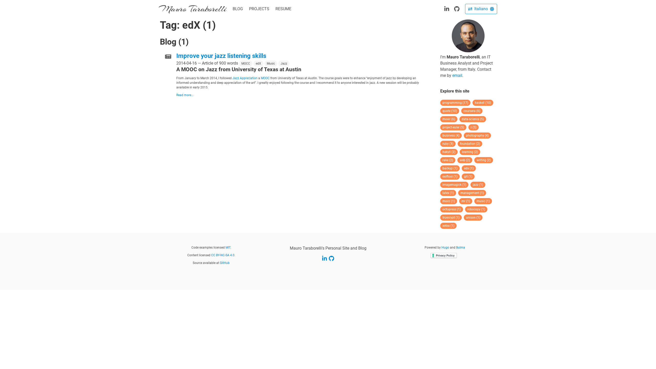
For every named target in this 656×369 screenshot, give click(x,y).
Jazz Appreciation (245, 78)
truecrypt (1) (451, 217)
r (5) (473, 127)
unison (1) (473, 217)
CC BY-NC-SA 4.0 (222, 255)
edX (258, 63)
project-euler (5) (453, 127)
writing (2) (484, 160)
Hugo (445, 247)
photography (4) (477, 135)
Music (271, 63)
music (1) (483, 201)
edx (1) (469, 168)
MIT (227, 247)
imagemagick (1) (454, 185)
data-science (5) (473, 119)
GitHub (225, 263)
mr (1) (466, 201)
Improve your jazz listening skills (221, 55)
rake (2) (448, 160)
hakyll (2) (449, 152)
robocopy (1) (476, 209)
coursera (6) (472, 111)
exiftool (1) (450, 176)
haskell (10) (483, 103)
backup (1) (450, 168)
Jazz (284, 63)
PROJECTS (259, 8)
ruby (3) (448, 144)
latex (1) (448, 193)
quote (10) (450, 111)
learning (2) (470, 152)
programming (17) (455, 103)
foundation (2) (470, 144)
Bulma (460, 247)
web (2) (465, 160)
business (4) (451, 135)
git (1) (468, 176)
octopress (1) (452, 209)
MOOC (265, 78)
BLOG (238, 8)
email (457, 75)
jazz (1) (478, 185)
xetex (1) (448, 226)
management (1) (472, 193)
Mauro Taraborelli (193, 9)
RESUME (283, 8)
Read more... (184, 95)
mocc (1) (449, 201)
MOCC (245, 63)
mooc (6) (449, 119)
